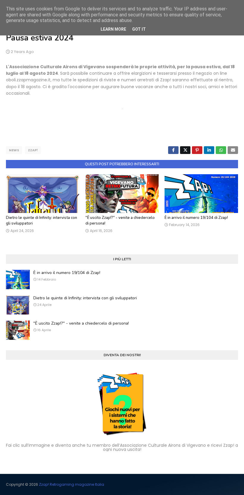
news (14, 150)
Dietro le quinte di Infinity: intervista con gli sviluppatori (85, 298)
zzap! (33, 150)
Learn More (113, 29)
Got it (139, 29)
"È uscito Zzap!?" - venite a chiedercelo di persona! (81, 323)
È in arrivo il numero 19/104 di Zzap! (196, 217)
